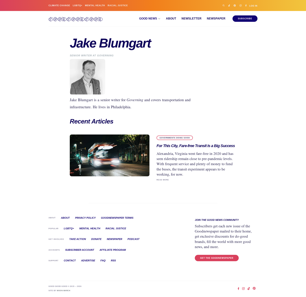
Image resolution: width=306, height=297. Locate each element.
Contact (70, 260)
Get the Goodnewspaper (216, 258)
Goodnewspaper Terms (117, 217)
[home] (76, 18)
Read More (163, 180)
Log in (253, 6)
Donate (96, 239)
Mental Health (95, 5)
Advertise (88, 260)
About (171, 18)
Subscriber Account (79, 249)
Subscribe (245, 18)
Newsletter (192, 18)
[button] (150, 18)
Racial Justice (118, 5)
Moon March (63, 291)
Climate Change (59, 5)
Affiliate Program (113, 249)
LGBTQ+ (77, 5)
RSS (113, 260)
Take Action (77, 239)
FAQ (103, 260)
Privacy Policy (85, 217)
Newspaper (216, 18)
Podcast (134, 239)
